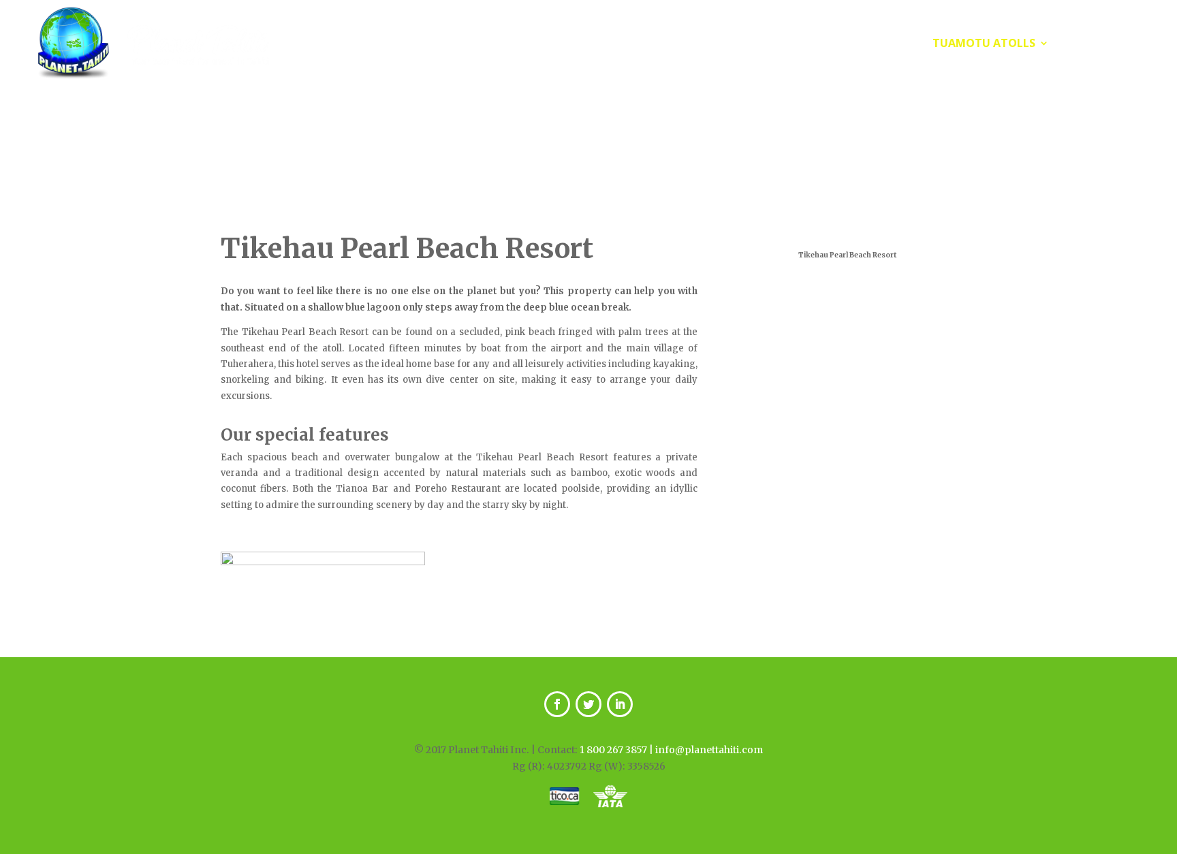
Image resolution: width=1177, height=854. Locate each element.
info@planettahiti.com (709, 750)
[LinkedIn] (620, 704)
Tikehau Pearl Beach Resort (407, 249)
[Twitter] (588, 704)
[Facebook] (557, 704)
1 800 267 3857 (613, 750)
